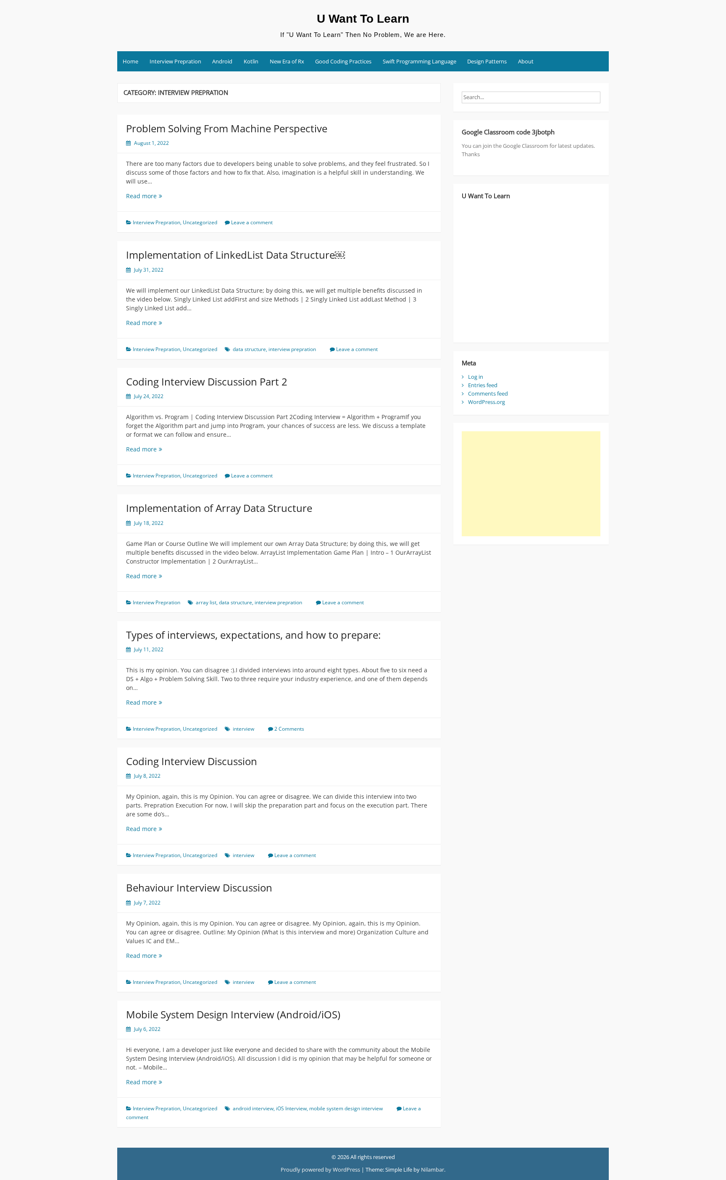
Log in (475, 376)
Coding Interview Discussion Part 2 (206, 381)
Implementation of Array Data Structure (219, 508)
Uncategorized (200, 222)
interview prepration (292, 349)
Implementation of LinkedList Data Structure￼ (235, 255)
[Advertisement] (531, 483)
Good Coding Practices (343, 61)
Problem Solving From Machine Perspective (226, 128)
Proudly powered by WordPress (320, 1169)
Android (222, 61)
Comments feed (488, 393)
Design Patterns (487, 61)
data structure (249, 349)
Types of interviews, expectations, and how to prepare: (253, 635)
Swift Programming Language (419, 61)
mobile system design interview (346, 1108)
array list (206, 602)
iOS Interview (291, 1108)
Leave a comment (252, 222)
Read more (157, 195)
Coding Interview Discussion (191, 761)
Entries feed (482, 385)
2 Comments (289, 728)
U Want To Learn (363, 18)
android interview (253, 1108)
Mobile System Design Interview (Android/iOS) (233, 1014)
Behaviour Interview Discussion (199, 887)
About (526, 61)
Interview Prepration (175, 61)
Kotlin (251, 61)
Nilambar (432, 1169)
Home (130, 61)
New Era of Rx (287, 61)
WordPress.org (486, 402)
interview (243, 728)
